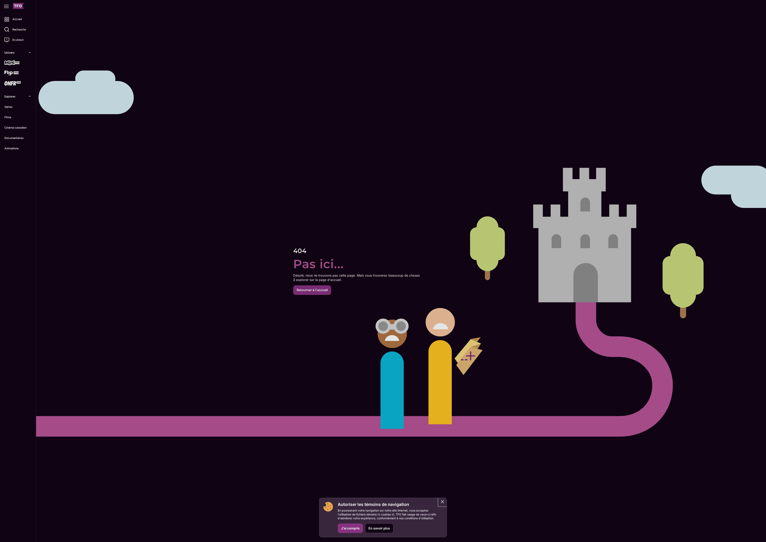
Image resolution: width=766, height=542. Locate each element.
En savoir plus (379, 528)
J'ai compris (350, 528)
